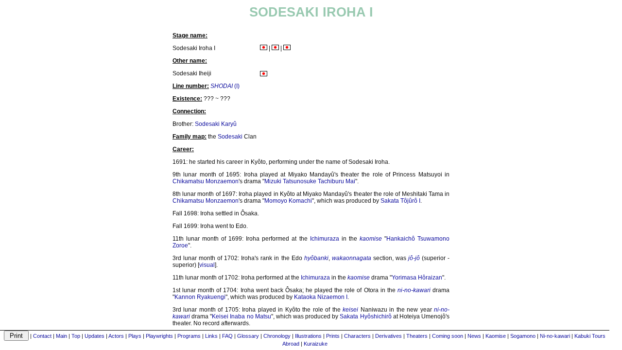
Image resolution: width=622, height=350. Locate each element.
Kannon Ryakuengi (199, 297)
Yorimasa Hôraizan (417, 277)
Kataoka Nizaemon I (320, 297)
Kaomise (495, 336)
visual (207, 265)
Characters (357, 336)
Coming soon (447, 336)
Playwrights (159, 336)
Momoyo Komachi (288, 200)
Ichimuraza (324, 238)
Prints (333, 336)
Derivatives (388, 336)
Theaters (417, 336)
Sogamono (523, 336)
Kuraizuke (316, 344)
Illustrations (308, 336)
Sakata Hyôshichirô (365, 316)
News (474, 336)
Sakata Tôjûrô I (400, 200)
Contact (42, 336)
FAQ (227, 336)
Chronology (277, 336)
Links (211, 336)
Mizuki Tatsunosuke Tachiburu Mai (309, 181)
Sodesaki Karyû (216, 124)
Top (75, 336)
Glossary (248, 336)
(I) (225, 86)
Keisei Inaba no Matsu (241, 316)
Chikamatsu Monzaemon (206, 181)
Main (61, 336)
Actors (116, 336)
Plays (134, 336)
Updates (94, 336)
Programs (189, 336)
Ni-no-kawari (555, 336)
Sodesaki (230, 136)
